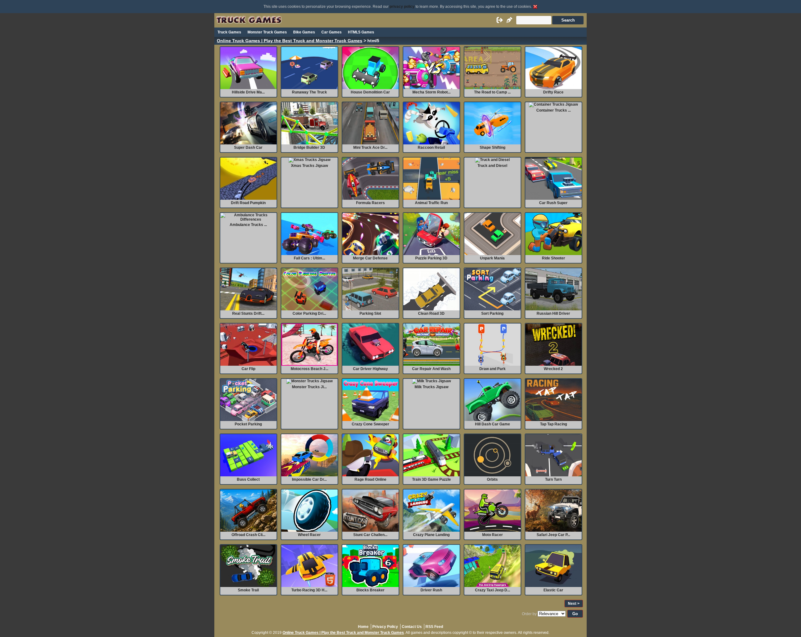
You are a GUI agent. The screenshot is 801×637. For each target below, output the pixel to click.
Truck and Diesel (492, 165)
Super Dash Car (248, 147)
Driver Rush (431, 590)
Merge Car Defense (370, 258)
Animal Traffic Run (431, 203)
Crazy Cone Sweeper (370, 424)
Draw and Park (492, 369)
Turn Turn (553, 479)
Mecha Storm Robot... (431, 92)
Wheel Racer (309, 535)
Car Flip (248, 369)
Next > (573, 603)
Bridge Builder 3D (309, 147)
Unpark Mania (492, 258)
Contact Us (412, 626)
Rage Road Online (370, 479)
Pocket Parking (248, 424)
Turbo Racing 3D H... (309, 590)
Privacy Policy (385, 626)
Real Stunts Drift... (248, 313)
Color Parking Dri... (309, 313)
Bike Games (304, 32)
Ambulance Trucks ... (248, 225)
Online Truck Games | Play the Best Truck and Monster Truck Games (289, 40)
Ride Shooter (553, 258)
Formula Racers (370, 203)
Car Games (331, 32)
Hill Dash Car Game (492, 424)
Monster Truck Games (267, 32)
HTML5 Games (361, 32)
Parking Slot (370, 313)
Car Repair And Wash (431, 369)
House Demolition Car (370, 92)
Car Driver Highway (370, 369)
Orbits (492, 479)
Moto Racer (492, 535)
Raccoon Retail (431, 147)
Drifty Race (553, 92)
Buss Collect (248, 479)
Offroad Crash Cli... (248, 535)
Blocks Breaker (370, 590)
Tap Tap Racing (553, 424)
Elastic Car (553, 590)
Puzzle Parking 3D (431, 258)
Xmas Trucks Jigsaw (309, 165)
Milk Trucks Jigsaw (431, 387)
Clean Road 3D (431, 313)
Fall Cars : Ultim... (309, 258)
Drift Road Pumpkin (248, 203)
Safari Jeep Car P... (553, 535)
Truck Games (229, 32)
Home (363, 626)
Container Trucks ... (553, 110)
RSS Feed (434, 626)
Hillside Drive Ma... (248, 92)
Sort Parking (492, 313)
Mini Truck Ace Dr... (370, 147)
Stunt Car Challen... (370, 535)
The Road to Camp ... (492, 92)
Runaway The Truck (309, 92)
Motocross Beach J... (309, 369)
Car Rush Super (553, 203)
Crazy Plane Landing (431, 535)
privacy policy (402, 6)
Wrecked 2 (553, 369)
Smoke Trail (248, 590)
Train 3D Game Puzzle (431, 479)
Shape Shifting (492, 147)
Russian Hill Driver (553, 313)
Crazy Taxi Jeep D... (492, 590)
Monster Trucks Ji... (309, 387)
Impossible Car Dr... (309, 479)
